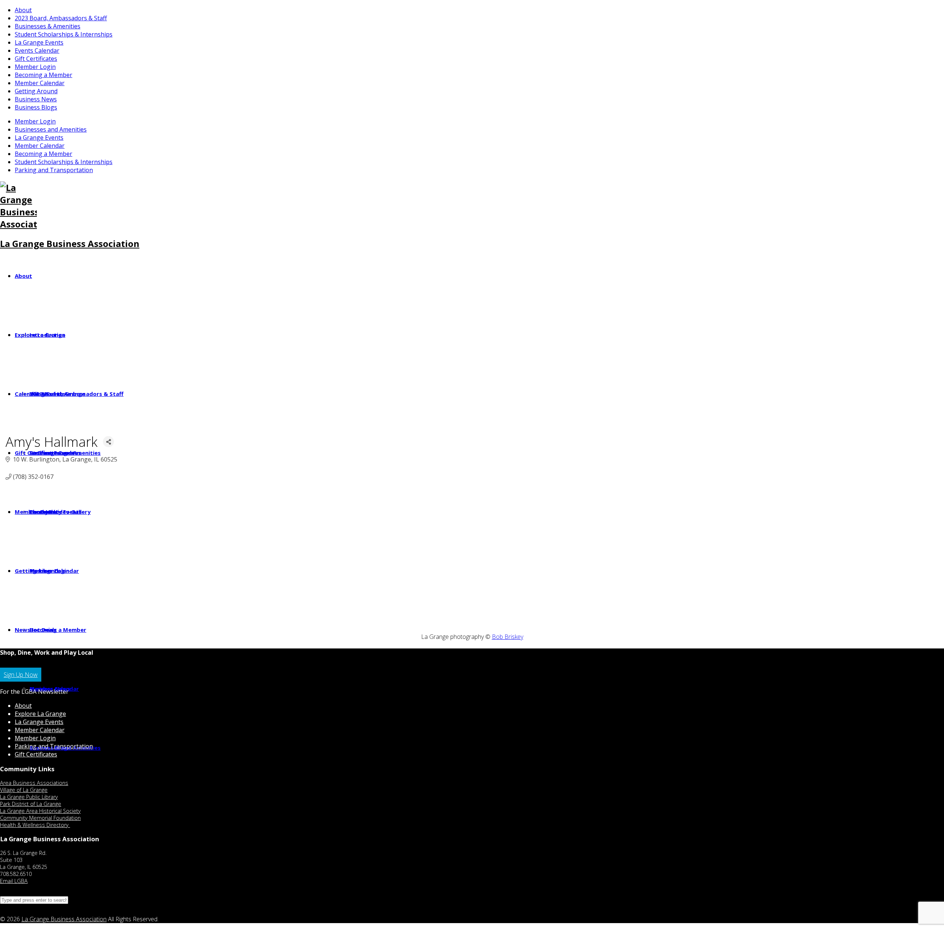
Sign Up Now (21, 675)
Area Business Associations (34, 782)
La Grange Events (39, 42)
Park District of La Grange (30, 803)
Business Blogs (36, 107)
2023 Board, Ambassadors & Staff (61, 18)
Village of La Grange (24, 789)
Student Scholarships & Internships (63, 34)
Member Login (35, 67)
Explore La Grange (40, 714)
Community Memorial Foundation (40, 817)
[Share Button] (108, 441)
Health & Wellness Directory (35, 824)
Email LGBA (14, 880)
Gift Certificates (36, 59)
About (23, 10)
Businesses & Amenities (47, 26)
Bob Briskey (507, 637)
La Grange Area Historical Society (40, 810)
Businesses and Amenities (51, 129)
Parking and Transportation (54, 170)
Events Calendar (37, 50)
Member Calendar (40, 83)
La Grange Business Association (69, 243)
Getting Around (36, 91)
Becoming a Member (43, 75)
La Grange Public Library (29, 796)
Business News (36, 99)
